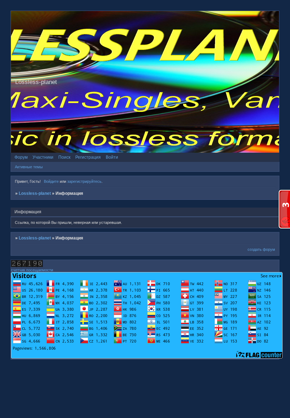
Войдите (51, 181)
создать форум (261, 249)
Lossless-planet (35, 193)
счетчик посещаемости (32, 270)
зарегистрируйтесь (84, 181)
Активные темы (29, 167)
